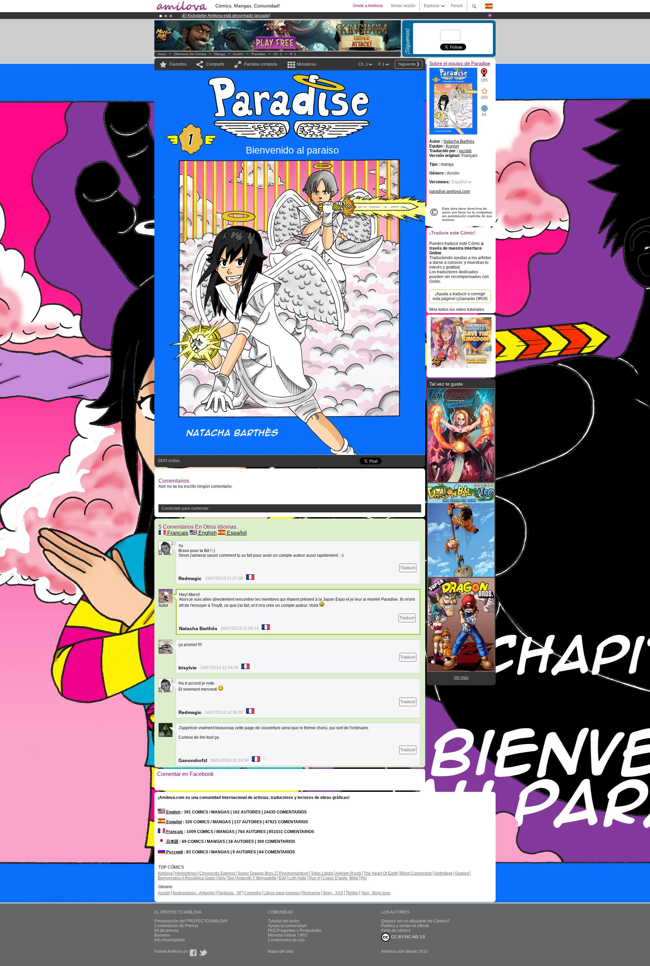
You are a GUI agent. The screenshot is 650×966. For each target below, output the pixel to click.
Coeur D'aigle (335, 878)
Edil (282, 878)
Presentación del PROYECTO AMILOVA (191, 921)
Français (177, 533)
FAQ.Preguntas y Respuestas (295, 930)
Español (236, 533)
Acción (238, 54)
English (207, 533)
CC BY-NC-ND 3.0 (407, 937)
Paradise (258, 54)
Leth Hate (297, 878)
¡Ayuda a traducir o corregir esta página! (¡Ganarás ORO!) (460, 296)
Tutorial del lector (284, 921)
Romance (311, 893)
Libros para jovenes (281, 893)
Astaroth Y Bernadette (256, 878)
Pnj (364, 878)
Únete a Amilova (368, 5)
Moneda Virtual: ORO (287, 935)
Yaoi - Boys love (375, 893)
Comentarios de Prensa (176, 925)
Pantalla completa (260, 64)
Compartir (215, 64)
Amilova (165, 873)
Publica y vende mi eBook (405, 925)
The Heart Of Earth (381, 873)
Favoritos (178, 64)
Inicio (162, 54)
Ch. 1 (278, 54)
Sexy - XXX (333, 893)
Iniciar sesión (403, 5)
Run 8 (314, 878)
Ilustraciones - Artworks (194, 893)
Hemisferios (186, 873)
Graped (462, 873)
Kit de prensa (166, 930)
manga (219, 54)
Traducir (407, 568)
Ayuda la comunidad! (287, 925)
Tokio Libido (322, 873)
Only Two (225, 878)
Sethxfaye (443, 873)
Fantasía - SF (229, 893)
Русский (174, 852)
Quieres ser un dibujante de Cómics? (415, 921)
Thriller (352, 893)
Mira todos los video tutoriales (456, 309)
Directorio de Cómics (190, 54)
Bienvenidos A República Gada (186, 878)
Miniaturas (306, 64)
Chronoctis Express (217, 873)
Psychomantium (293, 873)
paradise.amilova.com (449, 191)
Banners (162, 935)
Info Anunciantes (169, 940)
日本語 (171, 841)
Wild (354, 878)
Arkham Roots (348, 873)
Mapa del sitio (281, 951)
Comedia (252, 893)
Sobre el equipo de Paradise (459, 63)
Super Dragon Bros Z (257, 873)
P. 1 (293, 54)
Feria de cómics (395, 930)
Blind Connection (416, 873)
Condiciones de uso (286, 940)
